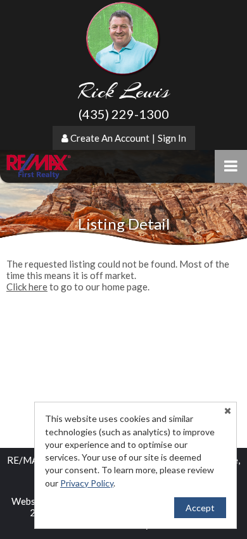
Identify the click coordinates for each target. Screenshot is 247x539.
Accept (200, 507)
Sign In (172, 138)
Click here (27, 286)
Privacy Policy (86, 483)
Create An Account (109, 138)
